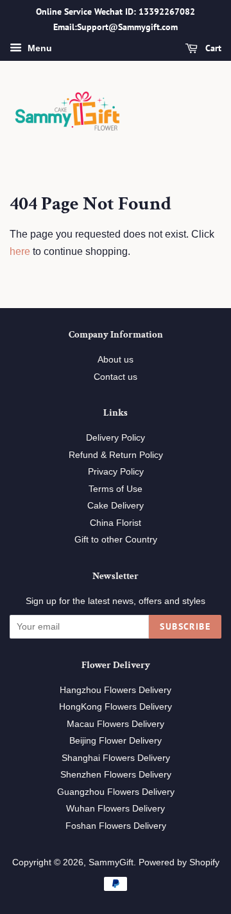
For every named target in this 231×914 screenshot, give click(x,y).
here (20, 251)
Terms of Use (115, 489)
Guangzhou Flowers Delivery (116, 792)
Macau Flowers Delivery (115, 724)
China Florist (115, 523)
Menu (38, 48)
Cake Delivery (115, 505)
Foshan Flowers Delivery (115, 826)
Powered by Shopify (179, 862)
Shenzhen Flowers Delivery (115, 774)
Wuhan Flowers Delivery (115, 808)
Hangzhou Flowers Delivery (115, 690)
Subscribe (185, 626)
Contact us (115, 377)
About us (115, 359)
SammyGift (111, 862)
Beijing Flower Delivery (115, 741)
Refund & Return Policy (116, 455)
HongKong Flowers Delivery (115, 707)
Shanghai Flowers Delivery (116, 758)
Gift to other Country (115, 539)
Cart (212, 48)
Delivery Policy (115, 438)
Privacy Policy (116, 472)
